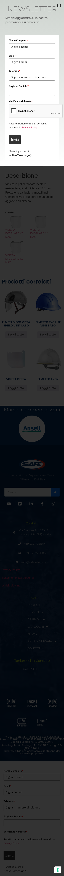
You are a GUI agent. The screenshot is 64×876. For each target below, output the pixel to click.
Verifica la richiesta (21, 101)
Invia (15, 139)
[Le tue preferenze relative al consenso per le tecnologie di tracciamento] (57, 869)
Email (13, 55)
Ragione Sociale (19, 86)
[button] (59, 5)
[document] (32, 438)
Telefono (14, 70)
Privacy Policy (29, 127)
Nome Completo (19, 40)
